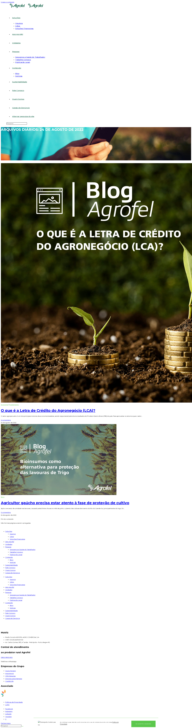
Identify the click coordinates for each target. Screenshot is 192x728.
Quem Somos (10, 570)
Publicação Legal (16, 555)
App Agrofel (9, 542)
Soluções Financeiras (17, 539)
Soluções (8, 531)
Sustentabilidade (11, 565)
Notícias (13, 562)
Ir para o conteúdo (7, 2)
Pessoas (8, 547)
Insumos (13, 534)
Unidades (8, 544)
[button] (143, 724)
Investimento (14, 405)
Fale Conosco (10, 568)
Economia (4, 405)
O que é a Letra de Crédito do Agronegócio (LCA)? (48, 410)
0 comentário (6, 420)
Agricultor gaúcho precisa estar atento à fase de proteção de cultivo (65, 503)
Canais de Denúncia (12, 573)
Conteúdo (9, 557)
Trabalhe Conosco (16, 552)
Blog (2, 497)
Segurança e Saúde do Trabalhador (22, 549)
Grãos (12, 536)
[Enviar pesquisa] (22, 726)
